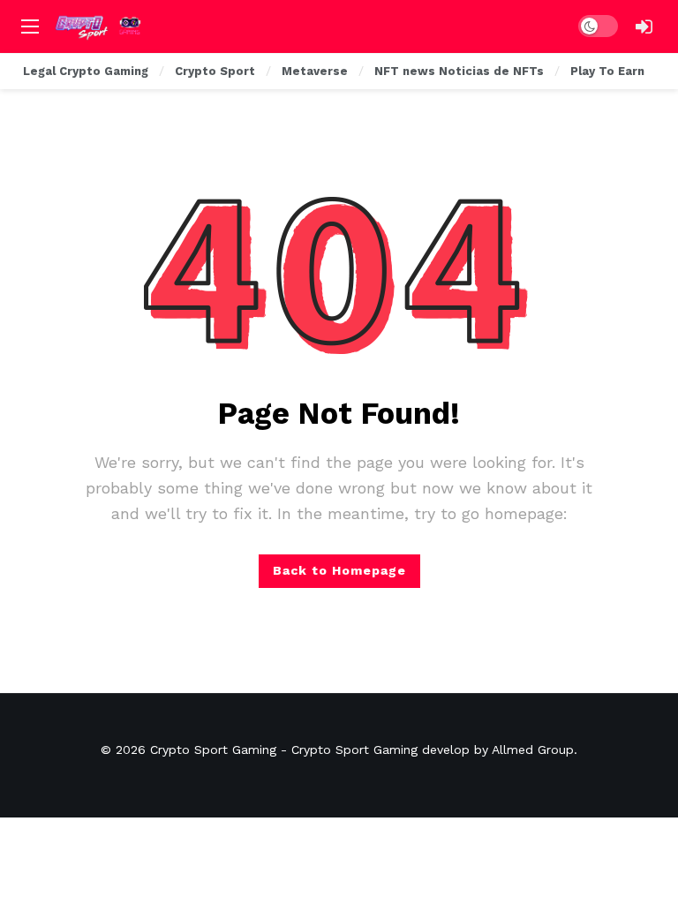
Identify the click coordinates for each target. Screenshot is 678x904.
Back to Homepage (339, 570)
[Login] (643, 26)
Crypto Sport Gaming (213, 749)
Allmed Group (533, 749)
